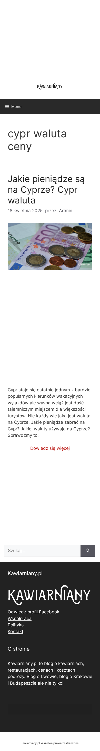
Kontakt (15, 631)
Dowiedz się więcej (50, 448)
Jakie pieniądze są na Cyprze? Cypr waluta (46, 189)
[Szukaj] (88, 551)
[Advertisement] (50, 333)
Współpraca (20, 618)
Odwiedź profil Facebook (33, 611)
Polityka (16, 624)
